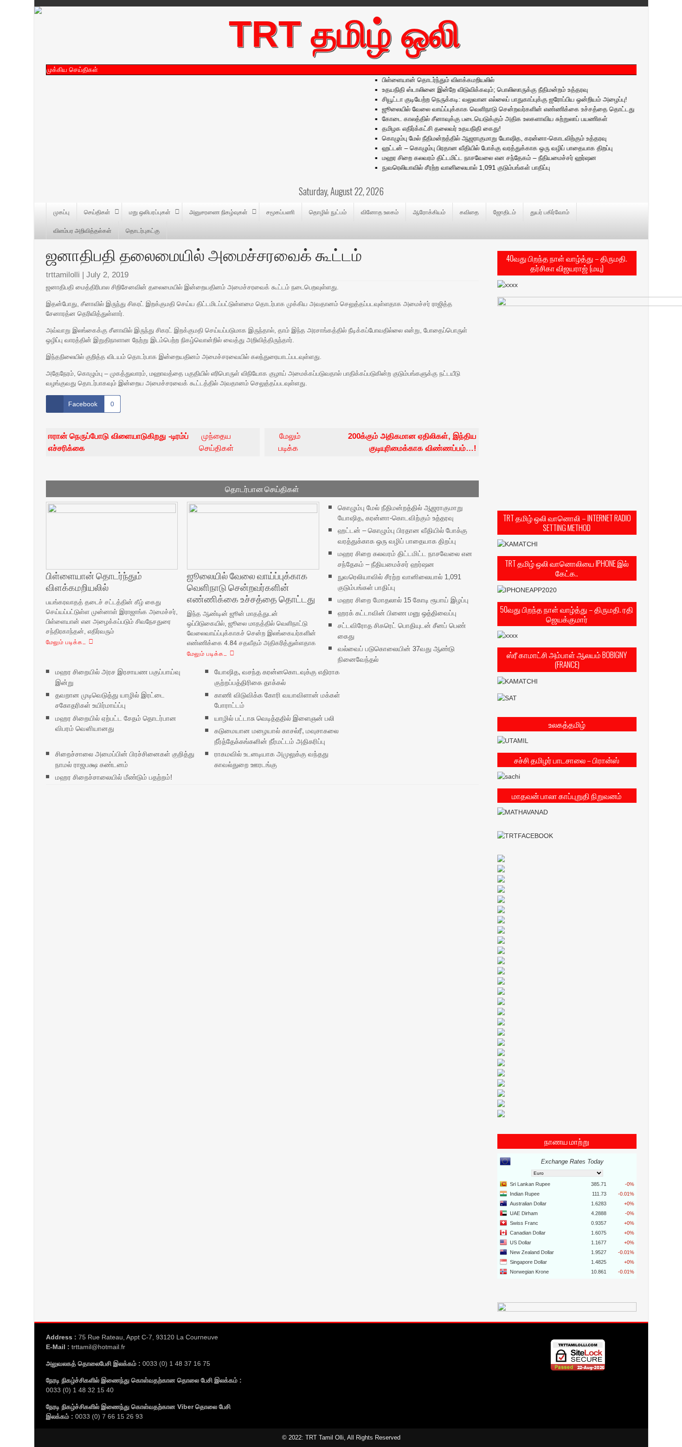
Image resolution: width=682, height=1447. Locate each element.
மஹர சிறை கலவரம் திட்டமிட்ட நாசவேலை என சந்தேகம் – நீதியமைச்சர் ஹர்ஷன (477, 157)
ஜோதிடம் (504, 211)
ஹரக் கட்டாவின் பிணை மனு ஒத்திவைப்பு (397, 612)
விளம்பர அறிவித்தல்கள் (82, 230)
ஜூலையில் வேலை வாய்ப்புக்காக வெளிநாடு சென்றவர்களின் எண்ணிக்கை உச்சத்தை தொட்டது (496, 109)
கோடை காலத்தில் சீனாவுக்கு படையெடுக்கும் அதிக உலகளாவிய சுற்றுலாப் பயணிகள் (483, 118)
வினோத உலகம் (380, 211)
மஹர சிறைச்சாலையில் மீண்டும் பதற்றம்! (113, 777)
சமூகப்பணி (280, 211)
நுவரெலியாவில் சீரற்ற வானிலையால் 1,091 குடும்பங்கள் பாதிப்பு (454, 167)
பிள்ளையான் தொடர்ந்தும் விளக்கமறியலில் (426, 79)
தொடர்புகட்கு (143, 230)
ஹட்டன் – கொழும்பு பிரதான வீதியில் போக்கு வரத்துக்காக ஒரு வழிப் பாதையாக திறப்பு (485, 148)
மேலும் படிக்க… (66, 641)
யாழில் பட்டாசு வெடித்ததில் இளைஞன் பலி (274, 718)
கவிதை (469, 211)
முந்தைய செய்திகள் (141, 442)
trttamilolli (63, 274)
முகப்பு (61, 211)
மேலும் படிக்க (377, 442)
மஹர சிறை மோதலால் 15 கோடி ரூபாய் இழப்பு (403, 600)
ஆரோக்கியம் (429, 211)
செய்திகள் (97, 211)
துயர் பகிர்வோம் (549, 211)
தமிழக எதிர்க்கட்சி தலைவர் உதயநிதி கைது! (429, 128)
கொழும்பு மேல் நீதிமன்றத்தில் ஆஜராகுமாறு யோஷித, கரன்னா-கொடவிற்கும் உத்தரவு (482, 138)
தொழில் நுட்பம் (328, 211)
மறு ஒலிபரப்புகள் (149, 211)
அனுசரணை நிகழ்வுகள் (218, 211)
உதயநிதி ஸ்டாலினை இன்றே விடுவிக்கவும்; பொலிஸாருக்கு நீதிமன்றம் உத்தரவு (473, 89)
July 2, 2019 (107, 274)
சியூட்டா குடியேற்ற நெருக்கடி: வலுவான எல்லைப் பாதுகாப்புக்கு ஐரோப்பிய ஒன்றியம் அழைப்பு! (492, 99)
